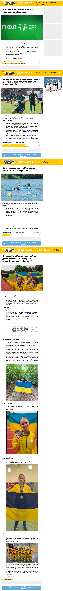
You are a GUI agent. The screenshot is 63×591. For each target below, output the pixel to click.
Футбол (26, 3)
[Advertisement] (53, 15)
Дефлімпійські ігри (35, 250)
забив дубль (30, 131)
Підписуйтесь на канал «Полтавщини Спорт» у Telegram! (23, 155)
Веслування (30, 162)
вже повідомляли (28, 312)
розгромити (9, 138)
